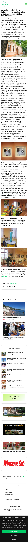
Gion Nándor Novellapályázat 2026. (15, 374)
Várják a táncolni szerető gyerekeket (15, 363)
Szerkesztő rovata (9, 494)
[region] (14, 529)
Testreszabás (14, 535)
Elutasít (14, 539)
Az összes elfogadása (14, 531)
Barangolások (8, 497)
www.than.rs (5, 276)
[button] (25, 4)
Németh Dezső (13, 283)
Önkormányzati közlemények (12, 499)
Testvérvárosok (8, 492)
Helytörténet (8, 489)
